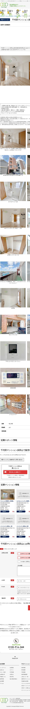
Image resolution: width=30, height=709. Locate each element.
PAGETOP (15, 658)
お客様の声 (2, 674)
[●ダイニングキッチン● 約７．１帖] (13, 227)
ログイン (12, 669)
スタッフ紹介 (3, 672)
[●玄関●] (13, 306)
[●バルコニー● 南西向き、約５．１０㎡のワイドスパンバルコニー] (13, 280)
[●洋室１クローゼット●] (13, 253)
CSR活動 (12, 672)
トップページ (3, 667)
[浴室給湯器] (13, 386)
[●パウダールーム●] (13, 200)
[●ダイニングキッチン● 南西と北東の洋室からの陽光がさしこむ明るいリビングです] (13, 147)
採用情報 (2, 678)
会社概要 (2, 681)
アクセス (2, 683)
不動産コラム (3, 676)
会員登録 (12, 667)
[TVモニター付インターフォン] (13, 360)
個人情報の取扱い (13, 678)
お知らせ (2, 669)
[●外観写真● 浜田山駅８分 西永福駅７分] (13, 173)
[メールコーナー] (13, 413)
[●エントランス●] (13, 333)
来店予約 (12, 676)
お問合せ (12, 674)
